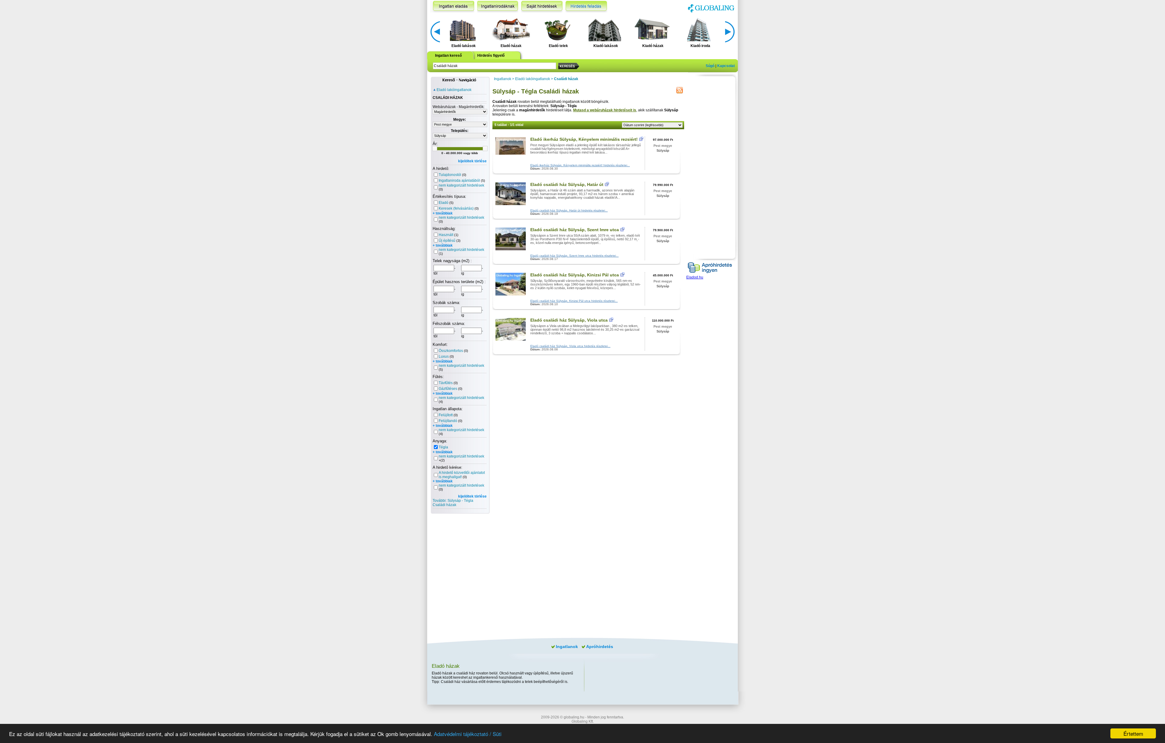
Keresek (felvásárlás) (456, 208)
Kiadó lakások (605, 46)
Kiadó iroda (700, 46)
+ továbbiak (443, 213)
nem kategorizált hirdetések (461, 185)
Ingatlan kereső (448, 55)
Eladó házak (511, 46)
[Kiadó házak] (652, 29)
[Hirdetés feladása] (586, 6)
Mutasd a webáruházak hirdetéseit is (604, 110)
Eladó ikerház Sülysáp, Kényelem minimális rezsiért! (584, 139)
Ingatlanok (502, 79)
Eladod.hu (694, 277)
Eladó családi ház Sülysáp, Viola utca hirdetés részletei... (570, 346)
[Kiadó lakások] (605, 29)
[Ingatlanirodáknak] (497, 6)
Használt (446, 235)
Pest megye (662, 145)
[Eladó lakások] (463, 29)
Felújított (446, 415)
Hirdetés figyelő (491, 55)
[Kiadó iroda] (699, 29)
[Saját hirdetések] (541, 6)
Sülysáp (663, 150)
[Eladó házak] (510, 29)
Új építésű (447, 240)
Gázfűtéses (448, 389)
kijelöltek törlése (472, 161)
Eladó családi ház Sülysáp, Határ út (566, 184)
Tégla (443, 447)
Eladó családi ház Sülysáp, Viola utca (569, 320)
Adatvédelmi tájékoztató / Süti (467, 734)
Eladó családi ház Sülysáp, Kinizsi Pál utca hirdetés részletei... (574, 300)
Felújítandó (448, 421)
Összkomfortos (451, 351)
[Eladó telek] (557, 29)
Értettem (1133, 733)
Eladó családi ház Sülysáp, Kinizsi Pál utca (574, 274)
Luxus (444, 356)
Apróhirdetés (599, 646)
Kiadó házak (653, 46)
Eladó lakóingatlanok (454, 90)
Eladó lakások (463, 46)
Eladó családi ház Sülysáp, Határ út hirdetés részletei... (569, 210)
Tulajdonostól (450, 175)
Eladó (443, 203)
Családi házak (566, 79)
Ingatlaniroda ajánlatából (459, 180)
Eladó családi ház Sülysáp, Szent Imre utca (574, 229)
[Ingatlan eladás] (452, 6)
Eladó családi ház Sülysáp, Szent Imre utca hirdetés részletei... (574, 255)
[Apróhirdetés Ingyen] (710, 274)
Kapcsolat (726, 66)
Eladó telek (558, 46)
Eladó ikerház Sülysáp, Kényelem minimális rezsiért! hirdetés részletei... (580, 165)
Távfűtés (446, 383)
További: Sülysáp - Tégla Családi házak (453, 502)
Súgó (710, 66)
